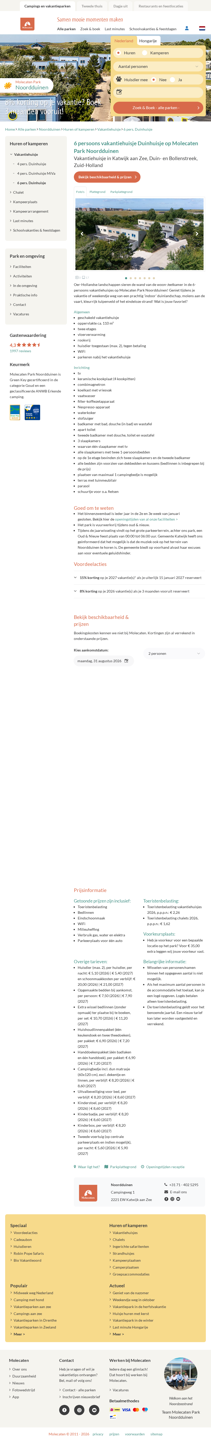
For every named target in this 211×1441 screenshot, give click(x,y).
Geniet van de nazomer (131, 1293)
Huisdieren (22, 1246)
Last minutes (115, 29)
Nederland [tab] (124, 40)
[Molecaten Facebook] (167, 1199)
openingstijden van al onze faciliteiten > (146, 519)
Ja (180, 79)
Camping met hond (29, 1300)
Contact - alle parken (79, 1390)
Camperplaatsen (126, 1267)
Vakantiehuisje (26, 154)
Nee (162, 79)
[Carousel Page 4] (140, 278)
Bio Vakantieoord (27, 1260)
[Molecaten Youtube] (178, 1199)
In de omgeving (25, 285)
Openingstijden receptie (164, 1167)
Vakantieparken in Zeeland (35, 1327)
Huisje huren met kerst (131, 1313)
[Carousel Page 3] (135, 278)
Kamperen (157, 52)
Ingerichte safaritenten (131, 1246)
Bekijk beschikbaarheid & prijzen (104, 177)
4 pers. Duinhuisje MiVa (36, 173)
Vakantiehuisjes (125, 1232)
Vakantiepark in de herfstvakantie (139, 1306)
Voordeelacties (26, 1232)
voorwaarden (135, 1434)
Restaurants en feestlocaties (161, 6)
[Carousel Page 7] (154, 278)
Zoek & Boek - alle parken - (156, 107)
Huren (129, 52)
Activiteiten (22, 276)
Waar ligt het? (88, 1167)
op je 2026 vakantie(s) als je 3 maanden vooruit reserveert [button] (134, 591)
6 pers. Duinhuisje (31, 183)
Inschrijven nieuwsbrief (81, 1397)
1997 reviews (20, 351)
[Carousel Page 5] (145, 278)
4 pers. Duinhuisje (31, 164)
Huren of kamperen (29, 143)
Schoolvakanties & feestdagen (153, 29)
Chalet (18, 192)
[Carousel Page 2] (131, 278)
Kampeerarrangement (30, 211)
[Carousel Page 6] (149, 278)
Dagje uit (120, 6)
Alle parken (66, 29)
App (15, 1397)
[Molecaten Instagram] (172, 1199)
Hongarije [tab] (148, 40)
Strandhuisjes (123, 1253)
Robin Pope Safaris (29, 1253)
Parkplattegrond (122, 1167)
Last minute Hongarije (130, 1327)
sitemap (156, 1434)
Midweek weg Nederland (33, 1293)
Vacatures (21, 314)
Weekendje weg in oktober (134, 1300)
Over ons (19, 1369)
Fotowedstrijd (23, 1390)
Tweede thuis (92, 6)
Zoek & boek (90, 29)
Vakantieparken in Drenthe (35, 1320)
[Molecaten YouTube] (94, 1410)
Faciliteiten (22, 266)
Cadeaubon (23, 1239)
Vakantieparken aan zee (32, 1306)
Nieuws (18, 1383)
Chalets (119, 1239)
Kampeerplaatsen (127, 1260)
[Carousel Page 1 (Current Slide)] (126, 278)
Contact (19, 304)
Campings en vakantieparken (47, 6)
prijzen (114, 1434)
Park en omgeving (27, 256)
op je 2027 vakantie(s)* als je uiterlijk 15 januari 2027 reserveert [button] (140, 577)
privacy (98, 1434)
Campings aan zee (28, 1313)
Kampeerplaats (25, 202)
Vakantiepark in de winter (133, 1320)
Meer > (19, 1334)
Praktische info (25, 295)
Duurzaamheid (24, 1376)
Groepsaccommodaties (131, 1274)
